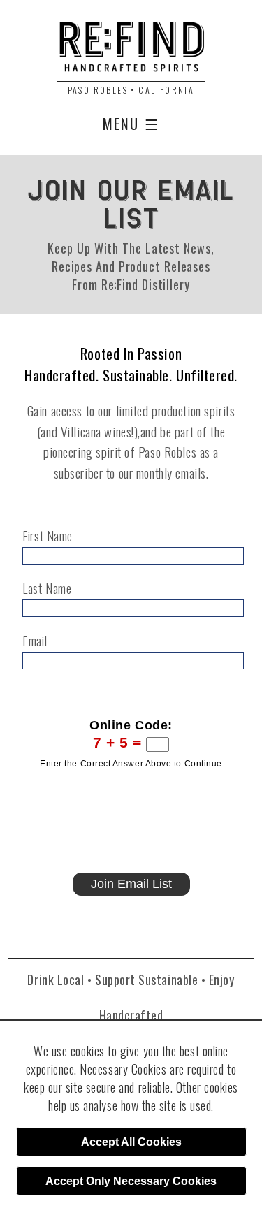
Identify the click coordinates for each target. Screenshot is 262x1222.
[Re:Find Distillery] (131, 51)
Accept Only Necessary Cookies (131, 1181)
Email (34, 641)
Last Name (46, 588)
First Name (47, 536)
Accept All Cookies (131, 1142)
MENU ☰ (131, 123)
